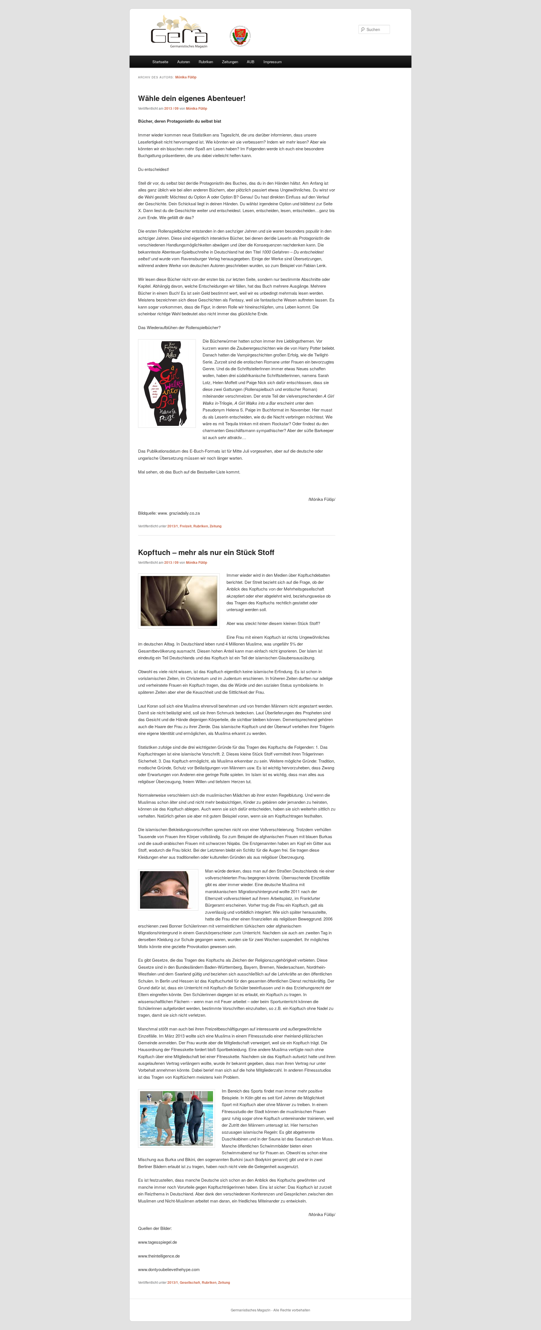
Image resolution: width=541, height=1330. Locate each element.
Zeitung (215, 526)
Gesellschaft (190, 1282)
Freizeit (186, 526)
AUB (250, 61)
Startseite (160, 61)
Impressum (272, 61)
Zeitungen (230, 61)
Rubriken (206, 61)
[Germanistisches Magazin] (172, 50)
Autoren (183, 61)
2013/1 (172, 526)
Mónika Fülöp (185, 77)
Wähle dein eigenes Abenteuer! (192, 98)
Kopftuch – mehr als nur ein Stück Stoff (206, 552)
